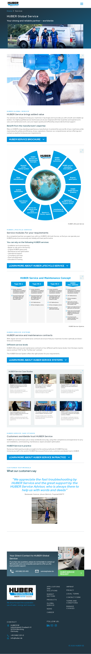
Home (9, 11)
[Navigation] (81, 4)
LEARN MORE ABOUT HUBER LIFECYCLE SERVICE (36, 265)
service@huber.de (47, 571)
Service (18, 11)
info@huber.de (16, 638)
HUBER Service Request (67, 573)
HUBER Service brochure (25, 139)
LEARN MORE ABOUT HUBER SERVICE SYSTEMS (36, 360)
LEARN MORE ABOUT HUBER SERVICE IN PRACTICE (37, 457)
